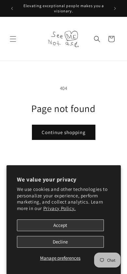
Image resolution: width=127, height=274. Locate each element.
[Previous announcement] (12, 8)
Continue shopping (64, 132)
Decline (60, 242)
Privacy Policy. (59, 208)
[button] (13, 39)
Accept (60, 225)
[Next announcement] (115, 8)
